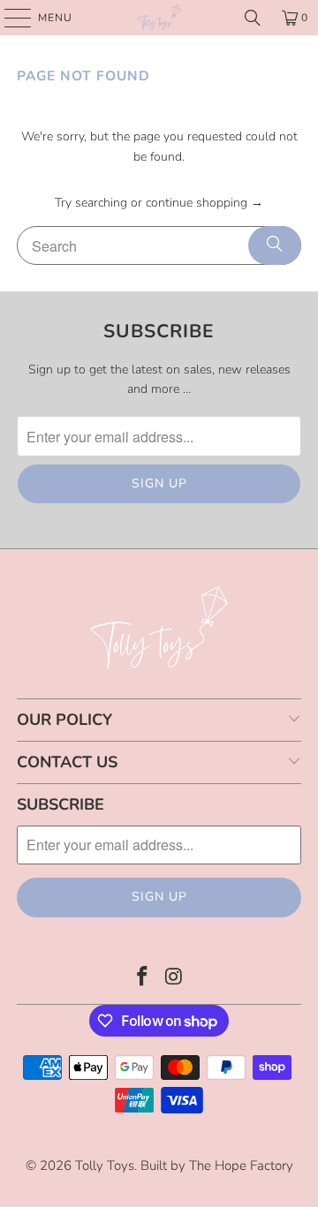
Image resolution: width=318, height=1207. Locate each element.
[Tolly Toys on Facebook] (142, 978)
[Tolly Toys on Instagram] (174, 978)
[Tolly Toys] (159, 17)
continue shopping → (204, 202)
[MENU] (9, 17)
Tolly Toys (104, 1165)
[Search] (252, 17)
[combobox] (159, 245)
